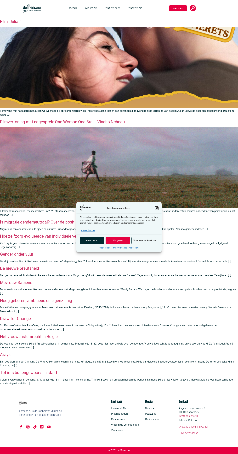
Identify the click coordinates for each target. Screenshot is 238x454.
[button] (156, 208)
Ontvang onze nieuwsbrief (193, 426)
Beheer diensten (88, 230)
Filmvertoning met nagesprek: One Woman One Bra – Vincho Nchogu (62, 121)
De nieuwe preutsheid (19, 268)
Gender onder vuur (16, 254)
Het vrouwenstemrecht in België (29, 336)
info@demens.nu (188, 416)
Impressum (134, 248)
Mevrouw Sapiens (16, 282)
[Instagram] (28, 427)
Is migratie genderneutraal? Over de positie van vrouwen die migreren (62, 222)
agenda (73, 8)
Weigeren (118, 240)
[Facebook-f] (21, 427)
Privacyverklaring (119, 248)
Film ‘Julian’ (10, 21)
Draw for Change (15, 318)
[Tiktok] (35, 427)
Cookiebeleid (104, 248)
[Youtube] (49, 427)
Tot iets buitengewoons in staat (28, 372)
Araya (5, 354)
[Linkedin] (42, 427)
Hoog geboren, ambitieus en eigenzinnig (36, 300)
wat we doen (113, 8)
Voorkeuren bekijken (145, 240)
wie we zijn (91, 8)
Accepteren (91, 240)
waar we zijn (135, 8)
